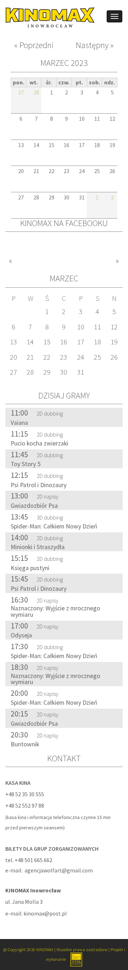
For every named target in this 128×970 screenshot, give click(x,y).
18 (97, 341)
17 (80, 341)
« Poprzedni (34, 45)
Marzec (64, 278)
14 (30, 341)
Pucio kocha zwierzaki (39, 443)
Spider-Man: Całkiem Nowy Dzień (54, 526)
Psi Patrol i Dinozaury (38, 485)
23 (63, 357)
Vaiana (19, 423)
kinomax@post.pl (45, 913)
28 (30, 372)
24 (80, 357)
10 (80, 327)
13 (13, 341)
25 (97, 357)
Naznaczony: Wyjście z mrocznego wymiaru (55, 611)
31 (80, 372)
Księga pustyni (30, 568)
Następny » (95, 45)
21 (30, 357)
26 (114, 357)
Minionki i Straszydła (38, 547)
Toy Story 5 (26, 464)
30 (63, 372)
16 (63, 341)
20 (13, 357)
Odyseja (21, 635)
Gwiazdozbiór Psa (34, 506)
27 (13, 372)
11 (97, 327)
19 (114, 341)
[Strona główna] (47, 16)
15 (46, 341)
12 (114, 327)
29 (46, 372)
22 (46, 357)
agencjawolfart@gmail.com (59, 870)
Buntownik (25, 744)
